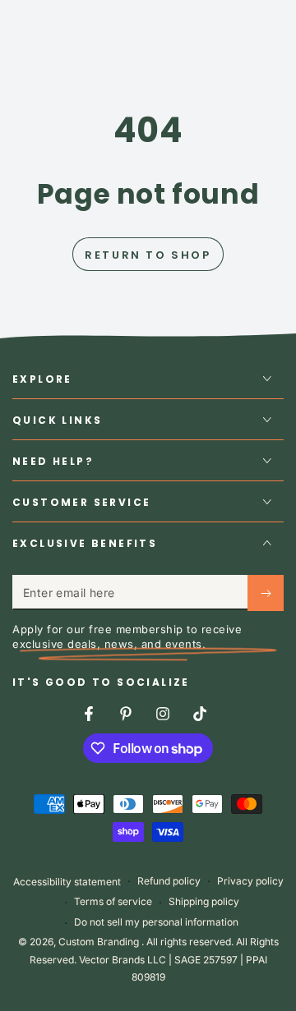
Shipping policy (204, 901)
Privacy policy (250, 881)
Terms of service (113, 901)
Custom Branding (99, 941)
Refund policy (169, 881)
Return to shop (147, 255)
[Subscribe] (265, 593)
